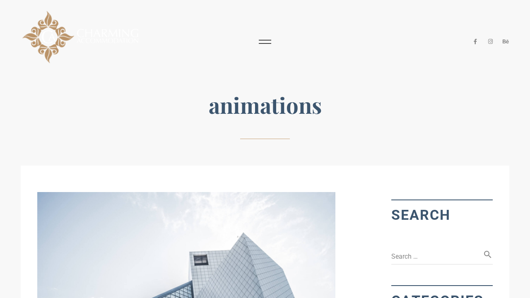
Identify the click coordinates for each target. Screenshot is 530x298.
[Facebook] (475, 41)
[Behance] (505, 41)
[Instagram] (490, 41)
